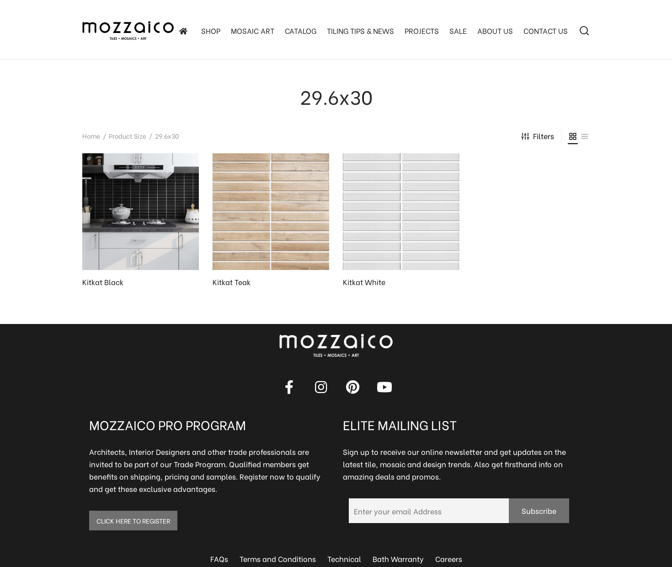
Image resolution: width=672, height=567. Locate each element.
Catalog (300, 30)
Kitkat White (364, 281)
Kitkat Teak (232, 281)
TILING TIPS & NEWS (360, 30)
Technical (344, 558)
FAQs (219, 558)
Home (91, 135)
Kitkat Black (102, 281)
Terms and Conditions (278, 558)
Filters (543, 135)
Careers (448, 558)
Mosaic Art (252, 30)
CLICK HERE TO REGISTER (133, 520)
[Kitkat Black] (140, 211)
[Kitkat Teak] (271, 211)
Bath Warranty (398, 558)
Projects (422, 30)
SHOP (210, 30)
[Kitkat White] (401, 211)
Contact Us (545, 30)
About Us (495, 30)
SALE (458, 30)
